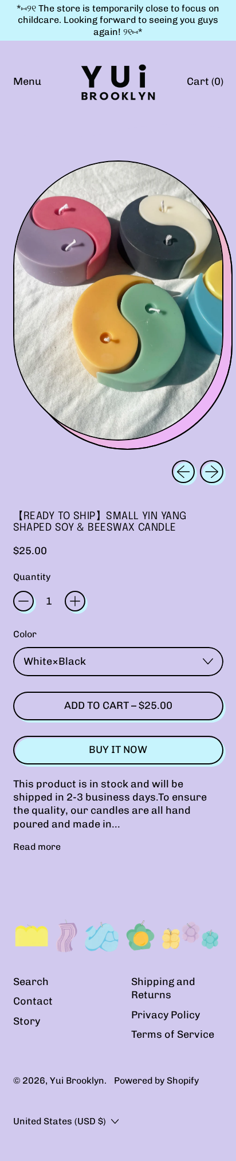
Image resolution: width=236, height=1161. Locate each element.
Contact (33, 1001)
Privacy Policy (165, 1015)
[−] (23, 601)
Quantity (31, 576)
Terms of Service (172, 1034)
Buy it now (118, 749)
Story (26, 1021)
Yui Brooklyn (77, 1080)
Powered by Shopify (156, 1080)
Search (31, 981)
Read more (37, 846)
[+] (75, 601)
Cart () (204, 84)
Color (25, 634)
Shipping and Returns (163, 988)
